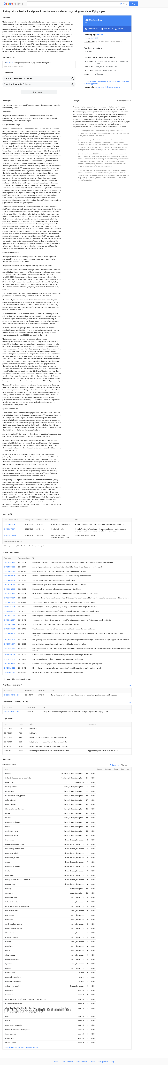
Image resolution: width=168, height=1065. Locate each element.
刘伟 (92, 38)
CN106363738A (9, 598)
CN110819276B (9, 589)
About (56, 1062)
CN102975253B (9, 624)
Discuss (117, 87)
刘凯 (96, 38)
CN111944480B (9, 611)
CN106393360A (9, 640)
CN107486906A (9, 524)
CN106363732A (9, 593)
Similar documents (113, 81)
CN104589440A (9, 633)
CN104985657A (9, 576)
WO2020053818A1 (11, 535)
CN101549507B (9, 571)
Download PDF (92, 29)
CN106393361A (9, 648)
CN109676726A (9, 529)
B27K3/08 (10, 63)
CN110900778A (9, 672)
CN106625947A (9, 664)
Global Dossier (108, 87)
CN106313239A (9, 620)
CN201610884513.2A (11, 695)
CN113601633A (9, 655)
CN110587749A (9, 607)
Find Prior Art (108, 29)
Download (115, 765)
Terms (93, 1062)
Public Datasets (81, 1062)
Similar (120, 29)
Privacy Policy (103, 1062)
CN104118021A (9, 585)
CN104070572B (9, 567)
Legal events (101, 81)
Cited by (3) (92, 81)
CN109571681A (9, 644)
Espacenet (98, 87)
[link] (27, 62)
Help (112, 1062)
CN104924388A (9, 602)
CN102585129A (9, 629)
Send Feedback (67, 1062)
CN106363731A (9, 562)
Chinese (100, 35)
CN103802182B (9, 668)
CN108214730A (9, 659)
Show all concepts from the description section (21, 1047)
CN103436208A (9, 616)
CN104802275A (9, 580)
